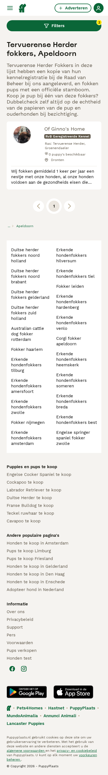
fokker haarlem (27, 349)
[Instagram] (23, 668)
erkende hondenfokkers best (76, 419)
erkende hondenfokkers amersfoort (26, 386)
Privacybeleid (20, 619)
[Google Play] (27, 692)
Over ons (16, 611)
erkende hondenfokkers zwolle (26, 407)
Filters (76, 24)
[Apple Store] (73, 692)
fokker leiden (70, 286)
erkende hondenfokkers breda (71, 401)
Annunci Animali (59, 715)
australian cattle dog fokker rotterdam (27, 334)
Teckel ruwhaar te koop (30, 513)
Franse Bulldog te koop (30, 505)
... (9, 226)
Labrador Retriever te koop (34, 490)
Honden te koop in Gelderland (37, 566)
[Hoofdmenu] (10, 8)
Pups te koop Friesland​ (30, 558)
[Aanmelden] (99, 8)
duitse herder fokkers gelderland (30, 294)
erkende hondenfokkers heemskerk (71, 359)
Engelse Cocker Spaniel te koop (39, 474)
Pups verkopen (22, 650)
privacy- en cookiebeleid (77, 751)
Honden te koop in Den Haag (36, 574)
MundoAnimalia (22, 715)
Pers (11, 635)
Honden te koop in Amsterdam (37, 543)
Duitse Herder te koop (29, 497)
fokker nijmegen (28, 422)
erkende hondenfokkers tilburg (26, 365)
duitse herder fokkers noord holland (25, 255)
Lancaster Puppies (25, 723)
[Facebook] (12, 668)
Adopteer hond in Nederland (35, 589)
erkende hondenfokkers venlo (71, 323)
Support (15, 627)
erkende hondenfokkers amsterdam (26, 438)
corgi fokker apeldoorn (68, 341)
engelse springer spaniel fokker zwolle (73, 438)
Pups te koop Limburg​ (29, 550)
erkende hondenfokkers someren (71, 380)
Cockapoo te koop (25, 482)
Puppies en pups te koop (32, 466)
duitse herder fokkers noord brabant (25, 276)
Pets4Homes (30, 708)
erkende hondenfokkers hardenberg (71, 302)
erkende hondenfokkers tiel (75, 273)
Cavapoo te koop (23, 521)
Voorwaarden (20, 642)
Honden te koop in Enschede (36, 581)
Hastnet (56, 708)
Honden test (19, 658)
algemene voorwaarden (26, 751)
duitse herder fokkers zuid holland (25, 313)
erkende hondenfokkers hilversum (71, 255)
